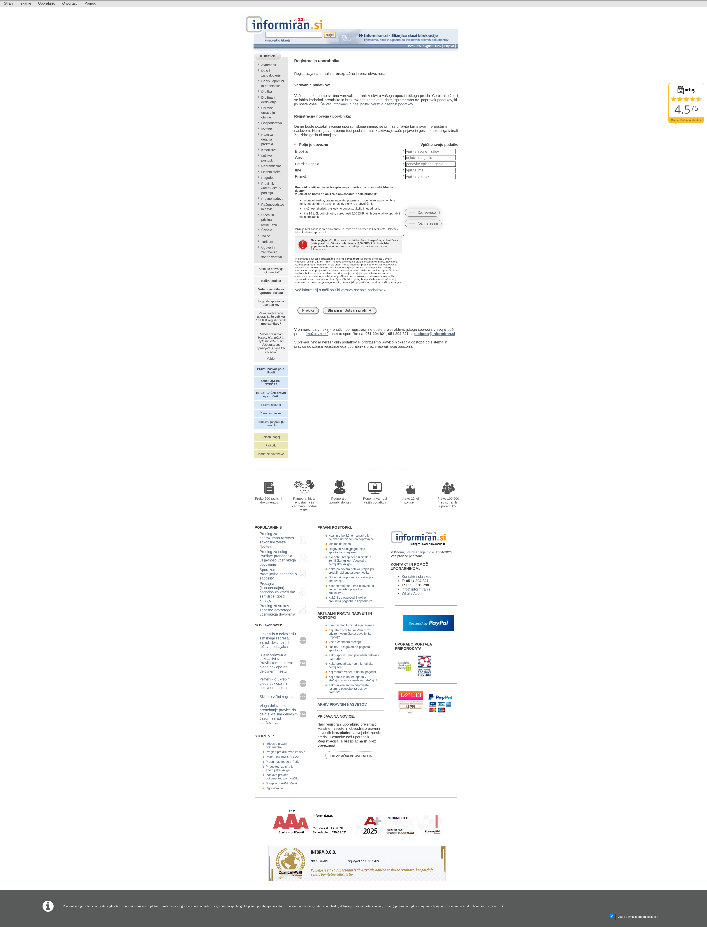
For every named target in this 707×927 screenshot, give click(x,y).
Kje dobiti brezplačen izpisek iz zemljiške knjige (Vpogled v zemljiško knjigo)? (349, 560)
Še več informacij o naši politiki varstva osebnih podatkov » (368, 104)
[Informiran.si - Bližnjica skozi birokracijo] (377, 469)
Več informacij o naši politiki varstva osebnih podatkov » (340, 290)
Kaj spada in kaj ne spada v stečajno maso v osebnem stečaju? (352, 678)
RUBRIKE (267, 56)
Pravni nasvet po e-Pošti (283, 761)
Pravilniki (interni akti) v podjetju (271, 188)
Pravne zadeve (272, 199)
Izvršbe (266, 129)
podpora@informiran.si (434, 334)
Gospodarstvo (271, 123)
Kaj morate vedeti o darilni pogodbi (352, 671)
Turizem (267, 242)
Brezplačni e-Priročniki (281, 783)
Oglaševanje (274, 788)
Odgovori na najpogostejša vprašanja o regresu (346, 550)
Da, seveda (427, 212)
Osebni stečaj (271, 172)
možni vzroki (317, 334)
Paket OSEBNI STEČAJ (282, 756)
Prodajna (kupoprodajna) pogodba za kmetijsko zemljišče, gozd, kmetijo (277, 592)
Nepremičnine (271, 166)
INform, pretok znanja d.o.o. (414, 552)
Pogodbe (268, 178)
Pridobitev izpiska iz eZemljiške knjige (279, 768)
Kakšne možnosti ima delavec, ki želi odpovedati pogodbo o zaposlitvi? (351, 589)
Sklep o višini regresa (277, 697)
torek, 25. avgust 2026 (424, 46)
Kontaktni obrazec (416, 577)
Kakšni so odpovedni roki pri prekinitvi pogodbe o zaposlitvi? (350, 599)
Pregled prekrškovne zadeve (285, 752)
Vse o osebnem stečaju (344, 642)
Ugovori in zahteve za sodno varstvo (271, 252)
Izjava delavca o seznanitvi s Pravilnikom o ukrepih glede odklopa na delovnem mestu (277, 662)
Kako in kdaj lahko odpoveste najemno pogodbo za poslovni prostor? (348, 688)
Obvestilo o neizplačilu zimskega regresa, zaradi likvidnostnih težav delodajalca (278, 640)
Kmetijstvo (269, 150)
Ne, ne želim (428, 223)
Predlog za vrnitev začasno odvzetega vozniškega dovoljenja (277, 610)
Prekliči (308, 310)
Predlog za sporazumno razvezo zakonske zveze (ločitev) (277, 540)
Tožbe (265, 236)
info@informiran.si (416, 589)
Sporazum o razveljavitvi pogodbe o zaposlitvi (278, 574)
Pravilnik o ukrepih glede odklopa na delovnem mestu (274, 683)
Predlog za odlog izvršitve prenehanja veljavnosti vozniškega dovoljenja (278, 558)
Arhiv (327, 261)
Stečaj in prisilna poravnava (269, 219)
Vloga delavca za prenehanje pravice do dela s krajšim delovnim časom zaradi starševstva (279, 714)
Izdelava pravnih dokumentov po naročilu (282, 776)
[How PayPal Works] (428, 630)
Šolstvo (266, 230)
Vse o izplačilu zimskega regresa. (351, 625)
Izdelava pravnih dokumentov (277, 745)
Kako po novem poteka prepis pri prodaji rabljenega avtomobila (351, 570)
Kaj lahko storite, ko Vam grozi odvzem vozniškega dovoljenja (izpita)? (349, 633)
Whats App (411, 593)
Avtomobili (269, 65)
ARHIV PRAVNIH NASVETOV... (343, 704)
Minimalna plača (339, 543)
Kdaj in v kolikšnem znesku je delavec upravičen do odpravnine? (351, 537)
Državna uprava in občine (268, 112)
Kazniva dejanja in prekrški (268, 139)
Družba (266, 91)
